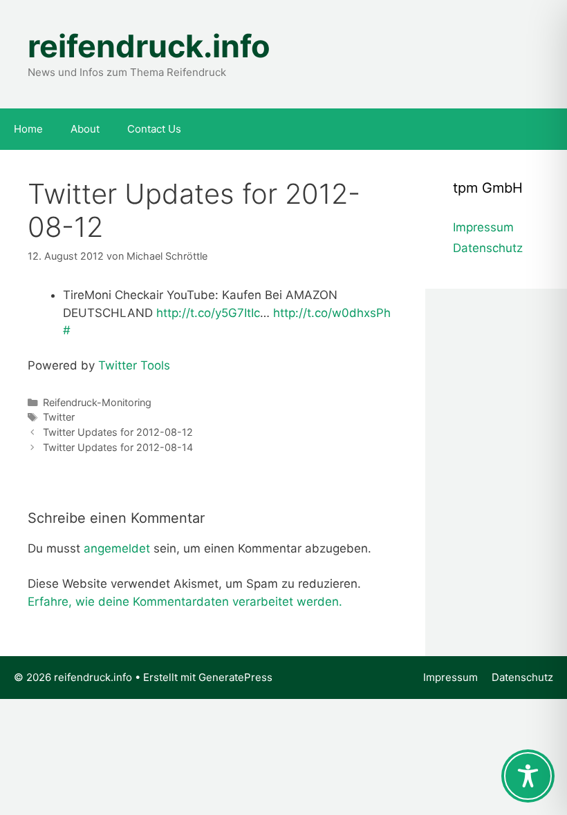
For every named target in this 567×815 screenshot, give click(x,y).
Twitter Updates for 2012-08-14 (118, 447)
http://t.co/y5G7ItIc (208, 313)
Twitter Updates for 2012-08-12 (118, 432)
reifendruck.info (149, 46)
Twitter (59, 417)
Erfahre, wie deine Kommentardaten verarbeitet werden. (185, 601)
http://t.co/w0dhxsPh (332, 313)
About (85, 128)
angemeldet (117, 548)
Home (28, 128)
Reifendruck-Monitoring (97, 402)
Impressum (483, 227)
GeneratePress (235, 677)
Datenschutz (488, 248)
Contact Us (154, 128)
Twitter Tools (134, 365)
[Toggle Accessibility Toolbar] (528, 776)
